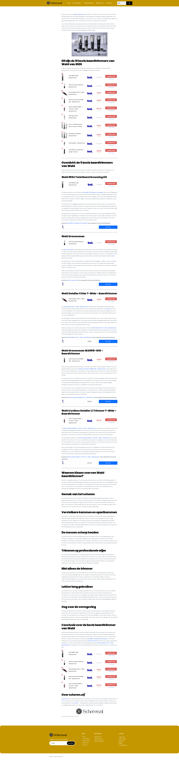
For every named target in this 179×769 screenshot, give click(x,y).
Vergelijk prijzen (111, 76)
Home (69, 3)
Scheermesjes (88, 3)
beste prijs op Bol (111, 78)
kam (113, 256)
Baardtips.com (97, 737)
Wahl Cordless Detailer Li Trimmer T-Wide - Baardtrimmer (75, 109)
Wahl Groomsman (68, 249)
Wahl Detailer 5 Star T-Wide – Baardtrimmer (75, 307)
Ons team (109, 3)
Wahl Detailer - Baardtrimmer (77, 143)
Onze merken (77, 3)
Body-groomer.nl (98, 739)
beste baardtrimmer (80, 14)
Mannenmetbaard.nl (99, 741)
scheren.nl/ (65, 699)
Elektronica (99, 3)
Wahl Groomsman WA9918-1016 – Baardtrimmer (92, 369)
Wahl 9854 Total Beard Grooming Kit (93, 192)
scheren (108, 309)
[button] (77, 3)
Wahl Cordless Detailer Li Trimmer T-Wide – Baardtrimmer (79, 428)
